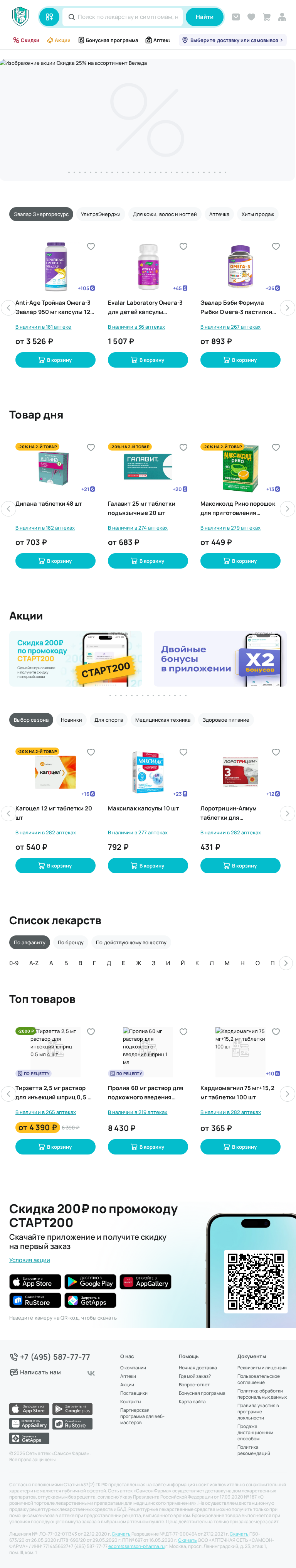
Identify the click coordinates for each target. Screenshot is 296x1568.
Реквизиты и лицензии (262, 1368)
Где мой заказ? (195, 1376)
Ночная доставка (198, 1368)
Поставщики (134, 1393)
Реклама (119, 633)
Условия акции (29, 1260)
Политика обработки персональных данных (262, 1394)
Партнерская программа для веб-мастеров (142, 1416)
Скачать (121, 1534)
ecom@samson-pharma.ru (136, 1546)
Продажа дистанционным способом (255, 1432)
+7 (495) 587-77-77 (55, 1357)
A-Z (34, 963)
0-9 (13, 963)
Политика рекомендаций (253, 1450)
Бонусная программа (112, 40)
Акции (62, 40)
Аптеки (162, 40)
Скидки (30, 40)
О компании (133, 1368)
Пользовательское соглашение (258, 1379)
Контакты (130, 1402)
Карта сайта (192, 1402)
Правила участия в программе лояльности (258, 1412)
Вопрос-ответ (194, 1385)
